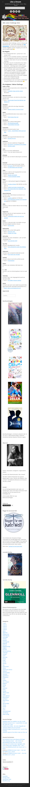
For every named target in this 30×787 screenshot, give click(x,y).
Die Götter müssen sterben (14, 280)
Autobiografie (6, 642)
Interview (5, 674)
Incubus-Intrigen (12, 184)
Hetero (4, 668)
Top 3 (4, 708)
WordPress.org (6, 780)
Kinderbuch (5, 677)
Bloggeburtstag (6, 646)
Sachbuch (5, 699)
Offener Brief (6, 692)
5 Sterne (5, 629)
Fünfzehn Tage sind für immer (15, 91)
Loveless (10, 198)
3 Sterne (5, 626)
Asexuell (5, 640)
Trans (4, 709)
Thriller (4, 706)
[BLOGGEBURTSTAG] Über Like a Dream (12, 742)
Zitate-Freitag (6, 714)
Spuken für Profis (12, 233)
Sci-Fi (4, 702)
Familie (4, 662)
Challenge (5, 652)
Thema (4, 705)
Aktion (4, 631)
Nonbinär (5, 688)
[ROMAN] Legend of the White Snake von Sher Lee (15, 732)
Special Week (6, 703)
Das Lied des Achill (12, 240)
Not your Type (11, 231)
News (4, 686)
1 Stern (4, 623)
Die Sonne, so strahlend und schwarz (17, 144)
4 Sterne (5, 628)
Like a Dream (15, 2)
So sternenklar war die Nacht (15, 167)
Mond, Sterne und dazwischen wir (12, 288)
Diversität (5, 657)
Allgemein (5, 632)
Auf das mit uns (12, 138)
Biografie (5, 643)
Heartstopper (11, 260)
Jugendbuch (6, 675)
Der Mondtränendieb (13, 123)
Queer (4, 694)
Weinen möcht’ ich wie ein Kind (15, 109)
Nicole (4, 744)
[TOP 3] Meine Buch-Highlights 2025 (16, 744)
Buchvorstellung (7, 651)
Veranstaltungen (7, 711)
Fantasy (4, 663)
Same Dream (6, 700)
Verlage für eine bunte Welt (15, 546)
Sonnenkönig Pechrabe (13, 124)
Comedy (5, 654)
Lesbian (4, 680)
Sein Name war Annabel (14, 254)
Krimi (4, 679)
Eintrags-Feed (6, 777)
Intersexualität (6, 672)
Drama (4, 659)
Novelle (4, 691)
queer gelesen (6, 696)
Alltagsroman (6, 634)
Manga (4, 685)
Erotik (4, 660)
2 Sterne (5, 625)
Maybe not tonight (12, 175)
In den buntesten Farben (14, 176)
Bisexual (5, 645)
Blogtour (5, 648)
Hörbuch (5, 671)
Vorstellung (5, 712)
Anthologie (5, 637)
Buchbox (5, 649)
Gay (3, 665)
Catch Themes (19, 785)
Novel (4, 689)
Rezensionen (6, 697)
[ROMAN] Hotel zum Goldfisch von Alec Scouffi (14, 721)
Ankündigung (6, 635)
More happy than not (13, 117)
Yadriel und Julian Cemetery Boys (16, 187)
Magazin (5, 683)
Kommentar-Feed (7, 779)
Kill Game (10, 166)
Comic (4, 655)
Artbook (4, 638)
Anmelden (5, 776)
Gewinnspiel (6, 666)
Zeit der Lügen (11, 146)
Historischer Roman (7, 669)
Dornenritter (11, 225)
